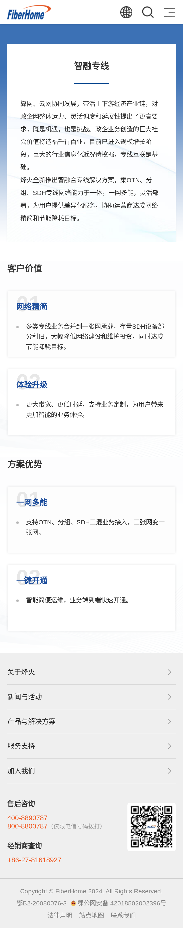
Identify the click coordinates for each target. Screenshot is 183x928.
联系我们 (123, 915)
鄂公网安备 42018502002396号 (121, 903)
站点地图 (91, 915)
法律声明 (59, 915)
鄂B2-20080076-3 (42, 903)
